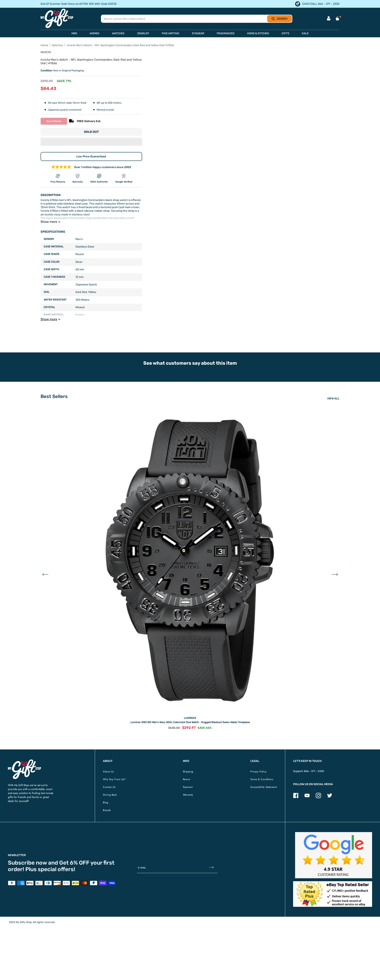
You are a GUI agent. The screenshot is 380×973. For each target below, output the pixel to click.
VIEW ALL (333, 398)
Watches (57, 45)
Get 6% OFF (74, 862)
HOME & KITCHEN (258, 33)
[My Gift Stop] (24, 761)
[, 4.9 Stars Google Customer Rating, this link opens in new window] (333, 855)
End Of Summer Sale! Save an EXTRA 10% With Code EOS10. (79, 4)
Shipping (188, 771)
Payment (188, 787)
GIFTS (285, 33)
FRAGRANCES (226, 33)
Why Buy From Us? (114, 779)
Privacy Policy (258, 771)
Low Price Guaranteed (91, 156)
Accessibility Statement (263, 787)
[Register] (211, 867)
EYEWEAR (198, 33)
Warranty (188, 795)
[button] (91, 142)
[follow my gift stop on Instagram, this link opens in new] (318, 797)
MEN (74, 33)
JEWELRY (143, 33)
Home (44, 45)
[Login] (329, 18)
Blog (105, 802)
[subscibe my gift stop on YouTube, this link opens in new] (307, 797)
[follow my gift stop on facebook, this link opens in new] (295, 797)
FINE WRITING (170, 33)
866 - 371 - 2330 (314, 771)
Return (186, 779)
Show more (49, 222)
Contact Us (109, 787)
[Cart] (337, 18)
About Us (108, 771)
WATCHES (118, 33)
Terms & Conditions (261, 779)
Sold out (91, 132)
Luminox (190, 718)
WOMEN (94, 33)
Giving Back (110, 795)
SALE (305, 33)
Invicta (46, 52)
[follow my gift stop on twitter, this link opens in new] (329, 797)
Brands (107, 810)
